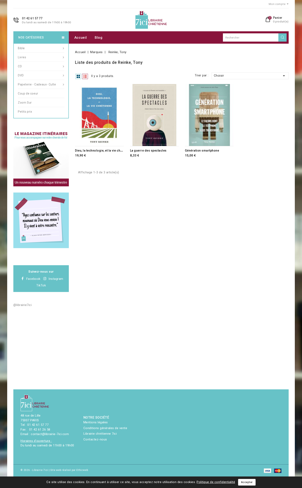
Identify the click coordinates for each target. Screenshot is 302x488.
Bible (21, 48)
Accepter (247, 482)
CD (20, 66)
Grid (78, 76)
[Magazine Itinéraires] (41, 158)
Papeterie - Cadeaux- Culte (37, 84)
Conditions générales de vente (105, 428)
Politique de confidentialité (216, 482)
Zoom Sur (25, 102)
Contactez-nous (95, 439)
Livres (22, 57)
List (85, 76)
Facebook (33, 279)
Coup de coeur (28, 93)
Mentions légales (95, 422)
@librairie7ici (22, 305)
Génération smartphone (202, 150)
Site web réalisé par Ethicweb (69, 470)
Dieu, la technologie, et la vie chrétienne (103, 150)
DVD (21, 75)
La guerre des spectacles (148, 150)
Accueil (80, 37)
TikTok (41, 285)
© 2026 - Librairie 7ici (35, 470)
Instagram (55, 279)
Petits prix (25, 111)
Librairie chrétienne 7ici (100, 433)
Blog (99, 37)
